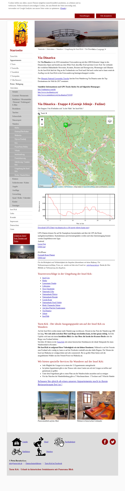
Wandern (15, 124)
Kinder (14, 202)
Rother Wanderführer (22, 175)
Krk (16, 143)
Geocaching (16, 194)
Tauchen (15, 112)
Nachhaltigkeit (70, 442)
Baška (17, 128)
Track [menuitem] (43, 113)
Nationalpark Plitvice (49, 294)
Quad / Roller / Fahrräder (21, 198)
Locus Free (42, 244)
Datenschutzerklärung (33, 463)
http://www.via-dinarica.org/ (48, 92)
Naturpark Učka (48, 291)
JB (39, 195)
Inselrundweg (20, 154)
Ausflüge (15, 190)
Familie (25, 442)
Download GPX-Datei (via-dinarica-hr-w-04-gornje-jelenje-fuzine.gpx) (63, 228)
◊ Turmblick (14, 72)
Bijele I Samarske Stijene (51, 305)
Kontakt (13, 217)
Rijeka (44, 281)
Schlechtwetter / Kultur (20, 183)
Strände (15, 92)
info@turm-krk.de (93, 265)
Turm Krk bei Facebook (53, 463)
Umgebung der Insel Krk (22, 169)
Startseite (16, 50)
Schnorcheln (16, 116)
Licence (111, 186)
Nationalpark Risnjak (50, 297)
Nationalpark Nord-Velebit (52, 302)
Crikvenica (46, 286)
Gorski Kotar (47, 300)
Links (12, 213)
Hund (46, 442)
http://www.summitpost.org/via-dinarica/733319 (55, 95)
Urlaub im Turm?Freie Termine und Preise (20, 238)
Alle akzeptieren (106, 16)
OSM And (41, 247)
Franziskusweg (20, 158)
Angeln (15, 186)
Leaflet (60, 186)
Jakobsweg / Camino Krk (22, 163)
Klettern (15, 179)
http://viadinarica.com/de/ (47, 89)
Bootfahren (16, 109)
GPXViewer (68, 186)
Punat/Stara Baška (21, 147)
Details (63, 8)
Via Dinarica (89, 49)
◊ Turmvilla (14, 68)
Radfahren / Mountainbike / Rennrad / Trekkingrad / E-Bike (21, 102)
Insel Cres (46, 278)
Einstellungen (84, 16)
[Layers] (109, 120)
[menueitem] (39, 114)
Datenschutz (14, 225)
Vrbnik (17, 151)
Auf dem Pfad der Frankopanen (53, 308)
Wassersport (16, 120)
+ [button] (42, 119)
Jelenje (44, 313)
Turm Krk (13, 56)
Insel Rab (45, 316)
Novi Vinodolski (48, 289)
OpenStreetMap (89, 186)
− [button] (42, 124)
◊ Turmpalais (15, 76)
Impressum (14, 221)
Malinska (18, 135)
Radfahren (26, 452)
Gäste (12, 229)
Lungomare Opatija (49, 283)
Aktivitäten (14, 88)
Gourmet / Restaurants (20, 96)
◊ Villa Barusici (15, 80)
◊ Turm (12, 64)
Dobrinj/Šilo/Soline (22, 131)
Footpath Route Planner (46, 255)
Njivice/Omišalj (20, 139)
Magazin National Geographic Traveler (55, 78)
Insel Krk (13, 209)
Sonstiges (15, 205)
